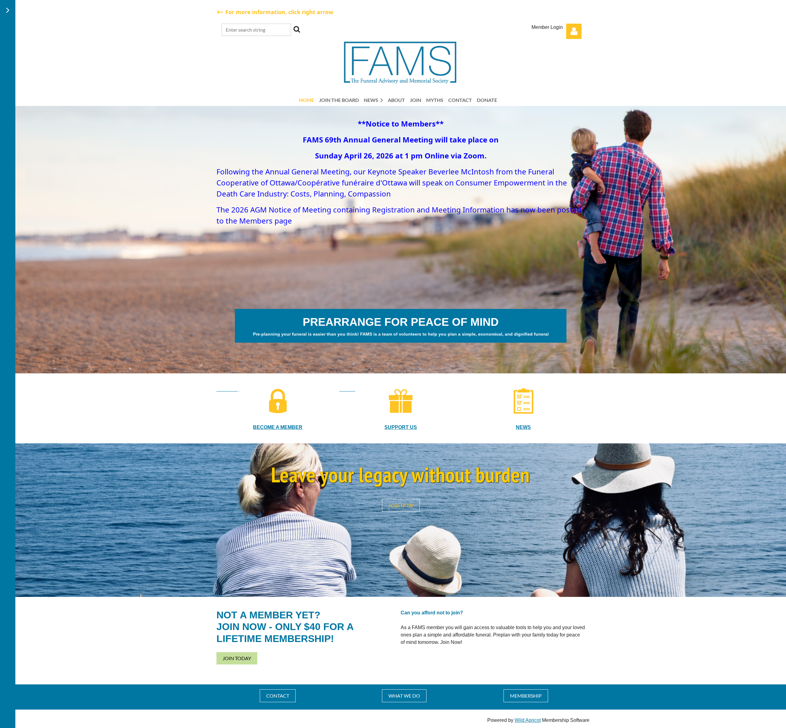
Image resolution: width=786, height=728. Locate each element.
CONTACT (277, 696)
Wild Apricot (528, 720)
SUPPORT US (400, 427)
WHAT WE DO (404, 696)
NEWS (523, 427)
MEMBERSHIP (526, 696)
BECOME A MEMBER (277, 427)
